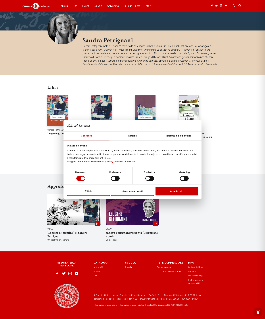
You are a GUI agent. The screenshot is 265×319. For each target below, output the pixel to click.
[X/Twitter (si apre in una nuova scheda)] (216, 6)
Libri (96, 275)
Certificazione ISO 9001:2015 (167, 305)
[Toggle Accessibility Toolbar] (258, 312)
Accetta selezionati (132, 191)
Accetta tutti (176, 191)
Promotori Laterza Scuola (169, 271)
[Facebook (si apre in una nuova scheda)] (212, 6)
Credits (184, 305)
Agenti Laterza (164, 267)
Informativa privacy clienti (105, 305)
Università (98, 267)
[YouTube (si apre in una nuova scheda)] (226, 6)
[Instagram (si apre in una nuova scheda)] (221, 6)
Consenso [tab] (86, 135)
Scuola (97, 271)
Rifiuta (88, 191)
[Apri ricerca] (240, 6)
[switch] (115, 178)
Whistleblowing (195, 275)
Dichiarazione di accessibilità (195, 281)
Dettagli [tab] (132, 135)
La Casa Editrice (196, 267)
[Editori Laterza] (36, 6)
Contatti (192, 271)
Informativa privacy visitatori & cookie (113, 161)
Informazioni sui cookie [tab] (178, 135)
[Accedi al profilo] (234, 6)
